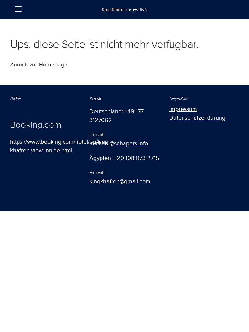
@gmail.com (135, 181)
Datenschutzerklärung (197, 117)
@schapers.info (129, 143)
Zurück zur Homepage (38, 64)
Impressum (183, 109)
